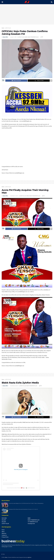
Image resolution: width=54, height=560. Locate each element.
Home (3, 28)
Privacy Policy (5, 537)
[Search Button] (51, 2)
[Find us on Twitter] (3, 554)
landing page (4, 546)
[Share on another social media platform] (51, 80)
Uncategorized (31, 523)
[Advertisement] (27, 14)
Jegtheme (29, 557)
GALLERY (4, 519)
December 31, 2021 (14, 195)
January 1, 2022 (13, 37)
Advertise (4, 533)
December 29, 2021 (14, 385)
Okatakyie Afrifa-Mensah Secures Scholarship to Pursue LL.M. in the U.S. (23, 509)
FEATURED (4, 518)
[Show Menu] (2, 2)
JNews (6, 557)
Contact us (4, 535)
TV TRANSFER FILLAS (33, 521)
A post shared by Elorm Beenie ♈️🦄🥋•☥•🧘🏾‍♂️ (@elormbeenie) (21, 487)
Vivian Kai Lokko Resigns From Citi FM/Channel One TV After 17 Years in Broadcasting (26, 503)
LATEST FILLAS (8, 28)
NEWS (26, 37)
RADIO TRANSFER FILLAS (33, 37)
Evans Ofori (5, 37)
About (3, 531)
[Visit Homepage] (27, 2)
